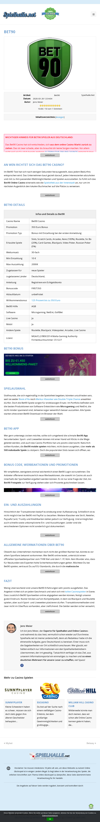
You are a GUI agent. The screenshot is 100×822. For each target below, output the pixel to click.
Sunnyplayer (13, 702)
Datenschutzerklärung (50, 816)
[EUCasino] (50, 690)
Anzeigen (60, 117)
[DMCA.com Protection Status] (91, 808)
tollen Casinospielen (75, 591)
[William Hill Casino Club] (81, 690)
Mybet (9, 743)
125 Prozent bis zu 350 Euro (46, 300)
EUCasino (43, 702)
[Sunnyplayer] (18, 690)
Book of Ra (24, 399)
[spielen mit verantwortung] (67, 808)
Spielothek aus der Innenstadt (59, 182)
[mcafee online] (26, 808)
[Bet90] (50, 63)
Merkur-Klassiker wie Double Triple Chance (58, 399)
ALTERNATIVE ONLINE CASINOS (61, 151)
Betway (90, 743)
